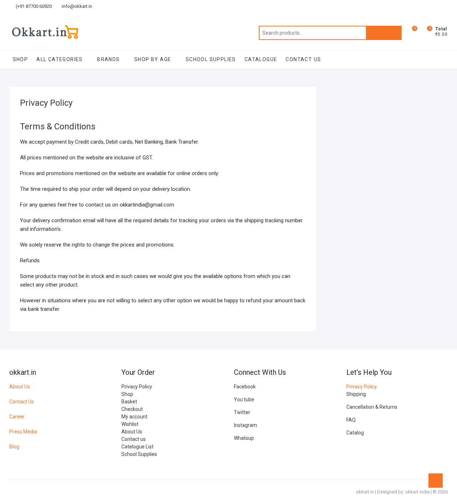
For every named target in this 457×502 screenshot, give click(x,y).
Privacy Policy (136, 386)
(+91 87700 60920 (33, 6)
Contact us (133, 439)
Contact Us (21, 401)
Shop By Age (152, 59)
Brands (108, 59)
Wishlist (130, 424)
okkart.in (365, 491)
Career (17, 416)
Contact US (303, 59)
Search (384, 33)
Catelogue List (137, 446)
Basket (129, 401)
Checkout (132, 409)
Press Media (23, 431)
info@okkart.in (76, 6)
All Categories (59, 59)
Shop (20, 59)
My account (134, 416)
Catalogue (261, 59)
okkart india (417, 491)
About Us (19, 386)
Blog (14, 446)
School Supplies (211, 59)
